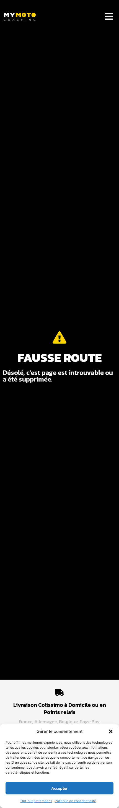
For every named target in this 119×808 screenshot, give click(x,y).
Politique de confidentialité (75, 801)
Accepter (59, 788)
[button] (110, 731)
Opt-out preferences (36, 801)
